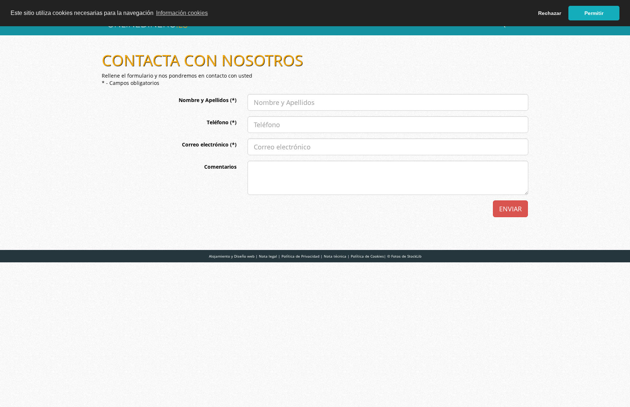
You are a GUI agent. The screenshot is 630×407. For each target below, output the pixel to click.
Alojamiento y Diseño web (231, 256)
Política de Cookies (367, 256)
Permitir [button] (593, 13)
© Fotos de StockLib (404, 256)
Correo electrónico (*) (209, 144)
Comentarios (220, 166)
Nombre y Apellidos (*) (208, 100)
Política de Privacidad (300, 256)
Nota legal (268, 256)
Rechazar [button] (549, 13)
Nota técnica (335, 256)
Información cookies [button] (182, 13)
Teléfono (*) (222, 122)
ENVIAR (510, 208)
